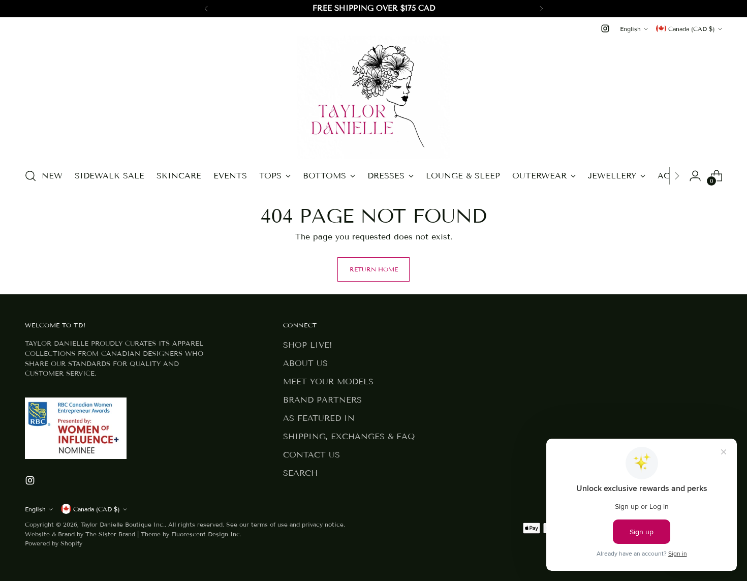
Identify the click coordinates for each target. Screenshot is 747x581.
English (630, 29)
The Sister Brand (110, 534)
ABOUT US (305, 363)
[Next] (541, 8)
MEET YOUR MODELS (328, 381)
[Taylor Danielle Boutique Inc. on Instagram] (605, 28)
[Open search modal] (30, 176)
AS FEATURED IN (319, 418)
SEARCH (300, 473)
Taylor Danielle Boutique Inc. (123, 524)
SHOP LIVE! (307, 345)
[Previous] (206, 8)
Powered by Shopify (53, 543)
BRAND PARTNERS (322, 400)
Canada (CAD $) (691, 29)
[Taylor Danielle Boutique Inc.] (373, 97)
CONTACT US (311, 455)
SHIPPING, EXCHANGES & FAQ (349, 436)
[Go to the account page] (695, 176)
